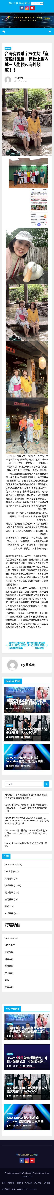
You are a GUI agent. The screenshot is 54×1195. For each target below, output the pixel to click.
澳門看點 (9, 899)
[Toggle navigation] (49, 32)
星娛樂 (20, 77)
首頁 (3, 1183)
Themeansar (27, 1176)
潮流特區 (9, 892)
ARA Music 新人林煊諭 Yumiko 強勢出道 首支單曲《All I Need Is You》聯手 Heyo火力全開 (26, 833)
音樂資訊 (9, 913)
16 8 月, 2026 (15, 1126)
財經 (7, 906)
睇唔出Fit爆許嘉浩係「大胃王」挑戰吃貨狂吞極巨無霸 (17, 645)
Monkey (28, 708)
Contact (33, 1189)
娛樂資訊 (8, 48)
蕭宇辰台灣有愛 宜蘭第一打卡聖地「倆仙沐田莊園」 (36, 645)
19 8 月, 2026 (15, 1066)
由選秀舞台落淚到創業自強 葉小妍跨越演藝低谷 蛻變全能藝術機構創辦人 (26, 703)
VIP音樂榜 (10, 871)
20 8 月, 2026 (15, 1036)
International (11, 864)
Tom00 (26, 737)
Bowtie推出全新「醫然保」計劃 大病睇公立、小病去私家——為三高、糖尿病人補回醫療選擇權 (26, 808)
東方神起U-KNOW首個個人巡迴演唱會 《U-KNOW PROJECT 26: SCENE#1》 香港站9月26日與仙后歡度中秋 (27, 820)
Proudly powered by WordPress (18, 1173)
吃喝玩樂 (9, 878)
